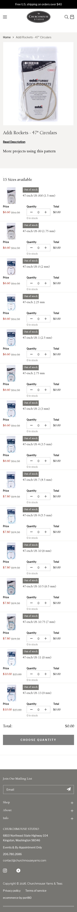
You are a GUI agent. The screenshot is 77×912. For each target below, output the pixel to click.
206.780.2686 (12, 854)
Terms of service (35, 890)
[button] (67, 17)
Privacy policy (12, 890)
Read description (14, 141)
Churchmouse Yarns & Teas (44, 883)
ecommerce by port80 (17, 897)
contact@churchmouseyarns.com (24, 860)
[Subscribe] (68, 789)
